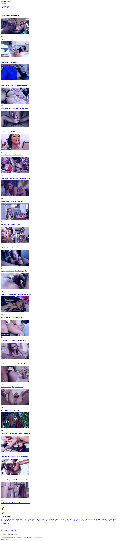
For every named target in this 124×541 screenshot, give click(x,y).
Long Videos (6, 6)
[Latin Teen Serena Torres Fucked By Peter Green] (15, 242)
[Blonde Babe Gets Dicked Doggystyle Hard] (15, 335)
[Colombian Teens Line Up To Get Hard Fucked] (15, 451)
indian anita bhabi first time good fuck (9, 519)
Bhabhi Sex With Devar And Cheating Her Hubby (15, 433)
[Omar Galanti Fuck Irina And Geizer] (15, 312)
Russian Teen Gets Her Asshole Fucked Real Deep (15, 503)
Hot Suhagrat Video (29, 520)
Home (4, 3)
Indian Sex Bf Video (73, 520)
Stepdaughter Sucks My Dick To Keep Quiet (14, 271)
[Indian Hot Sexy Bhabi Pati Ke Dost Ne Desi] (15, 80)
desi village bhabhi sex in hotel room (53, 520)
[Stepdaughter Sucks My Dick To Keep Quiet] (15, 265)
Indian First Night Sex (40, 520)
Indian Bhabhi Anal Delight (9, 62)
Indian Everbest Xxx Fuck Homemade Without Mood (16, 294)
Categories (5, 5)
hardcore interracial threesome (52, 519)
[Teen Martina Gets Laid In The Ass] (15, 404)
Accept (2, 539)
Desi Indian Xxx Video (33, 519)
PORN (5, 1)
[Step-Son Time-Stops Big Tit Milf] (15, 219)
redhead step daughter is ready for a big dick (106, 519)
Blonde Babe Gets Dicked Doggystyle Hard (13, 340)
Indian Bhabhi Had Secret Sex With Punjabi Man (15, 178)
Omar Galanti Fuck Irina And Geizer (12, 317)
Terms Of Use (11, 530)
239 (4, 512)
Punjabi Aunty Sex (110, 520)
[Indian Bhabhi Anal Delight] (15, 56)
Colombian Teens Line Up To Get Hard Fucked (14, 456)
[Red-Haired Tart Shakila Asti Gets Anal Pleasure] (15, 358)
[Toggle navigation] (10, 1)
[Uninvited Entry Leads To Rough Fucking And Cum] (15, 474)
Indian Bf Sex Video (22, 519)
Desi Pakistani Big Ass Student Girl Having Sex (14, 108)
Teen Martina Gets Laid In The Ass (11, 410)
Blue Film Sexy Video (20, 520)
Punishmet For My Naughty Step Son (12, 201)
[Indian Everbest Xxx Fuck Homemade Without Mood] (15, 288)
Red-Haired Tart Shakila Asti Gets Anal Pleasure (15, 364)
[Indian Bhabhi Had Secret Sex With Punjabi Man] (15, 172)
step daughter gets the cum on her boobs (97, 520)
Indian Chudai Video (82, 520)
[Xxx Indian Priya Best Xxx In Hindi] (15, 126)
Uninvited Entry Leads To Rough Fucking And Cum (16, 480)
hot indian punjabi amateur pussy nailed (75, 519)
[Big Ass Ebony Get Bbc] (15, 33)
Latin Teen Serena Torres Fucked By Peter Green (15, 247)
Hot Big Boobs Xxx (9, 520)
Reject (7, 539)
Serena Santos (65, 520)
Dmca (16, 530)
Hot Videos (6, 7)
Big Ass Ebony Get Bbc (7, 39)
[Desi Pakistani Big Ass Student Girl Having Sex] (15, 103)
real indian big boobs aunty (90, 519)
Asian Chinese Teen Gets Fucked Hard (12, 155)
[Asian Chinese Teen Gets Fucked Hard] (15, 149)
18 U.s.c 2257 (4, 530)
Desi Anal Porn (41, 519)
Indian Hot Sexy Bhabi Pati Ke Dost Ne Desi (14, 85)
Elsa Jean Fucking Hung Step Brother (12, 387)
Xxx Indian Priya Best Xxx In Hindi (11, 131)
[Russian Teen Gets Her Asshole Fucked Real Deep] (15, 497)
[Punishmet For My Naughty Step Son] (15, 196)
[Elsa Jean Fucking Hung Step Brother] (15, 381)
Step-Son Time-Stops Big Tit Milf (10, 224)
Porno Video (62, 519)
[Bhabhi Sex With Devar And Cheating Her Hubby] (15, 428)
